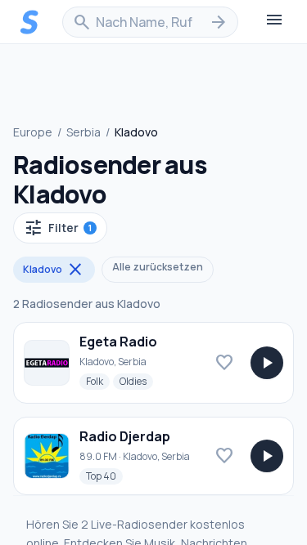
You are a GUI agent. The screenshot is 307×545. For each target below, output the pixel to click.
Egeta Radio (118, 342)
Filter (58, 228)
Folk (98, 380)
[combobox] (150, 22)
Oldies (136, 380)
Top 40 (104, 475)
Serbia (83, 132)
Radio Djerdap (124, 436)
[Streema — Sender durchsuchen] (29, 22)
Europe (32, 132)
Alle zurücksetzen (157, 267)
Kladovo (54, 269)
